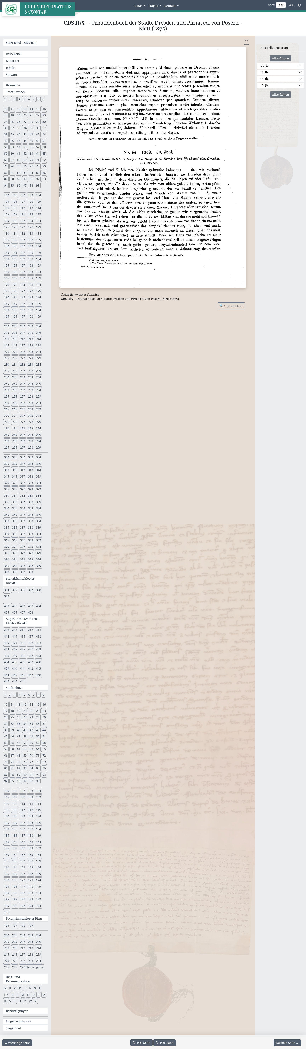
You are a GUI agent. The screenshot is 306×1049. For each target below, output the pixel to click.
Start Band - (21, 43)
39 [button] (12, 134)
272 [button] (22, 416)
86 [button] (44, 173)
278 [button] (30, 422)
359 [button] (38, 527)
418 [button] (38, 637)
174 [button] (38, 285)
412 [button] (30, 630)
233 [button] (30, 365)
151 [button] (14, 259)
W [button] (30, 1001)
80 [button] (5, 173)
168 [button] (30, 278)
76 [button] (25, 166)
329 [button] (38, 489)
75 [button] (18, 166)
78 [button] (37, 166)
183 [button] (30, 297)
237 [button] (22, 371)
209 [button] (38, 333)
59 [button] (5, 154)
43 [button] (37, 134)
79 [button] (44, 166)
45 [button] (5, 141)
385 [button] (6, 566)
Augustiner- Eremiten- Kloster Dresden (22, 621)
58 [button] (44, 147)
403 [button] (30, 606)
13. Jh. (264, 65)
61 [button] (18, 154)
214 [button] (38, 339)
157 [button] (22, 265)
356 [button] (14, 527)
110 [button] (6, 208)
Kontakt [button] (170, 6)
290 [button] (6, 441)
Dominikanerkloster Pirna (24, 918)
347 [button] (22, 515)
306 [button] (14, 464)
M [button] (22, 995)
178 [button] (30, 291)
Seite (143, 1043)
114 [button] (38, 208)
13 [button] (25, 109)
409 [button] (6, 630)
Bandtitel (12, 61)
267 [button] (22, 409)
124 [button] (38, 221)
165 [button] (6, 278)
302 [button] (22, 457)
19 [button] (18, 115)
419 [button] (6, 643)
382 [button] (22, 559)
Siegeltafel (13, 1028)
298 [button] (30, 447)
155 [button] (6, 265)
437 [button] (30, 662)
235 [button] (6, 371)
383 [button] (30, 559)
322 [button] (22, 483)
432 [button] (30, 656)
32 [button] (12, 128)
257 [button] (22, 396)
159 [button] (38, 265)
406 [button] (14, 612)
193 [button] (30, 310)
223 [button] (30, 352)
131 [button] (14, 233)
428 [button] (38, 649)
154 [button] (38, 259)
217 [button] (22, 345)
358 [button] (30, 527)
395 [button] (14, 590)
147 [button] (22, 253)
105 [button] (6, 202)
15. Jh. (264, 79)
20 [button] (25, 115)
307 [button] (22, 464)
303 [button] (30, 457)
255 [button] (6, 396)
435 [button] (14, 662)
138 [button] (30, 240)
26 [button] (18, 122)
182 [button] (22, 297)
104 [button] (38, 195)
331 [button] (14, 496)
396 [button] (22, 590)
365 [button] (6, 540)
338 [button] (30, 502)
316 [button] (14, 476)
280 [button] (6, 428)
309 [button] (38, 464)
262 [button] (22, 403)
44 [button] (44, 134)
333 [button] (30, 496)
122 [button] (22, 221)
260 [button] (6, 403)
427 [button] (30, 649)
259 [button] (38, 396)
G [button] (35, 988)
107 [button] (22, 202)
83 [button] (25, 173)
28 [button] (31, 122)
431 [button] (22, 656)
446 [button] (22, 675)
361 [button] (14, 534)
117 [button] (22, 214)
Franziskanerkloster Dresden (20, 581)
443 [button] (38, 668)
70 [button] (31, 160)
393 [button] (30, 572)
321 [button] (14, 483)
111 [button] (14, 208)
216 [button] (14, 345)
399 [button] (6, 596)
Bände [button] (138, 6)
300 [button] (6, 457)
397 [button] (30, 590)
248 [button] (30, 384)
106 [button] (14, 202)
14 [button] (31, 109)
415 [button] (14, 637)
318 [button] (30, 476)
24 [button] (5, 122)
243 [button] (30, 377)
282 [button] (22, 428)
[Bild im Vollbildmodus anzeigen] (246, 42)
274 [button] (38, 416)
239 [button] (38, 371)
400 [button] (6, 606)
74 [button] (12, 166)
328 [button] (30, 489)
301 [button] (14, 457)
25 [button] (12, 122)
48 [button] (25, 141)
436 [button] (22, 662)
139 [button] (38, 240)
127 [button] (22, 227)
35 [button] (31, 128)
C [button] (15, 988)
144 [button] (38, 246)
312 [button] (22, 470)
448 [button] (38, 675)
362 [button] (22, 534)
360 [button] (6, 534)
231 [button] (14, 365)
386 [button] (14, 566)
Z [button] (35, 1001)
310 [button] (6, 470)
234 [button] (38, 365)
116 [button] (14, 214)
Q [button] (44, 995)
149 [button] (38, 253)
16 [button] (44, 109)
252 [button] (22, 390)
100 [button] (6, 195)
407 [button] (22, 612)
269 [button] (38, 409)
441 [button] (22, 668)
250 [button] (6, 390)
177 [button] (22, 291)
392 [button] (22, 572)
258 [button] (30, 396)
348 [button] (30, 515)
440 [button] (14, 668)
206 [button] (14, 333)
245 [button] (6, 384)
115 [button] (6, 214)
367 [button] (22, 540)
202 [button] (22, 326)
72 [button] (44, 160)
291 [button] (14, 441)
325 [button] (6, 489)
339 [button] (38, 502)
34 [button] (25, 128)
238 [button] (30, 371)
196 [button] (14, 316)
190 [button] (6, 310)
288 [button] (30, 435)
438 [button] (38, 662)
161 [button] (14, 272)
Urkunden (13, 85)
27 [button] (25, 122)
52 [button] (5, 147)
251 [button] (14, 390)
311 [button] (14, 470)
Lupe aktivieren (231, 306)
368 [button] (30, 540)
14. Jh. (264, 72)
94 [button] (5, 185)
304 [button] (38, 457)
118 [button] (30, 214)
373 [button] (30, 547)
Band (167, 1043)
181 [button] (14, 297)
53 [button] (12, 147)
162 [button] (22, 272)
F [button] (30, 988)
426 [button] (22, 649)
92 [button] (37, 179)
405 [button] (6, 612)
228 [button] (30, 358)
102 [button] (22, 195)
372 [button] (22, 547)
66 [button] (5, 160)
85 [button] (37, 173)
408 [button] (30, 612)
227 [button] (22, 358)
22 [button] (37, 115)
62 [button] (25, 154)
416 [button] (22, 637)
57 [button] (37, 147)
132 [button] (22, 233)
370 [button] (6, 547)
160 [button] (6, 272)
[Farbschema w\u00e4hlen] (299, 5)
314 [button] (38, 470)
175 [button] (6, 291)
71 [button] (37, 160)
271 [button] (14, 416)
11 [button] (12, 109)
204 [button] (38, 326)
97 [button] (25, 185)
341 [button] (14, 508)
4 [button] (19, 99)
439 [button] (6, 668)
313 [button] (30, 470)
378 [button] (30, 553)
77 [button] (31, 166)
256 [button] (14, 396)
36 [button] (37, 128)
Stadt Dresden (16, 92)
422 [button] (30, 643)
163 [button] (30, 272)
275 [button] (6, 422)
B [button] (10, 988)
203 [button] (30, 326)
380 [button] (6, 559)
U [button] (20, 1001)
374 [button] (38, 547)
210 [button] (6, 339)
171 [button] (14, 285)
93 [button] (44, 179)
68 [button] (18, 160)
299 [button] (38, 447)
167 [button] (22, 278)
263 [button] (30, 403)
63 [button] (31, 154)
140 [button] (6, 246)
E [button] (25, 988)
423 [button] (38, 643)
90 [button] (25, 179)
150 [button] (6, 259)
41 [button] (25, 134)
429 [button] (6, 656)
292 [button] (22, 441)
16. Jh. (264, 85)
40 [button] (18, 134)
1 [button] (5, 99)
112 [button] (22, 208)
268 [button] (30, 409)
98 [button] (31, 185)
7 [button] (34, 99)
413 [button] (38, 630)
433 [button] (38, 656)
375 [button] (6, 553)
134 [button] (38, 233)
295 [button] (6, 447)
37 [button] (44, 128)
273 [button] (30, 416)
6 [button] (29, 99)
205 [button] (6, 333)
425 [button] (14, 649)
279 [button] (38, 422)
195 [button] (6, 316)
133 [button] (30, 233)
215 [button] (6, 345)
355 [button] (6, 527)
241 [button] (14, 377)
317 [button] (22, 476)
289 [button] (38, 435)
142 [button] (22, 246)
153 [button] (30, 259)
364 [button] (38, 534)
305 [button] (6, 464)
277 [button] (22, 422)
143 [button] (30, 246)
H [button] (40, 988)
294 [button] (38, 441)
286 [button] (14, 435)
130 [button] (6, 233)
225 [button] (6, 358)
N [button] (28, 995)
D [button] (20, 988)
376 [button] (14, 553)
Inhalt (10, 68)
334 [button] (38, 496)
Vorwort (11, 74)
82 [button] (18, 173)
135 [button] (6, 240)
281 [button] (14, 428)
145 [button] (6, 253)
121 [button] (14, 221)
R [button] (5, 1001)
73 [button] (5, 166)
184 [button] (38, 297)
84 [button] (31, 173)
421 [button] (22, 643)
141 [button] (14, 246)
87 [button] (5, 179)
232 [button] (22, 365)
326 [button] (14, 489)
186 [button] (14, 304)
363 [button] (30, 534)
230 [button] (6, 365)
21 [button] (31, 115)
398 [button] (38, 590)
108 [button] (30, 202)
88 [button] (12, 179)
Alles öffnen (280, 58)
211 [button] (14, 339)
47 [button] (18, 141)
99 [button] (37, 185)
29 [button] (37, 122)
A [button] (5, 988)
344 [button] (38, 508)
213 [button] (30, 339)
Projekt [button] (153, 6)
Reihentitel (14, 54)
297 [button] (22, 447)
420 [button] (14, 643)
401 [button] (14, 606)
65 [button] (44, 154)
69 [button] (25, 160)
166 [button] (14, 278)
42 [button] (31, 134)
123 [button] (30, 221)
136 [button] (14, 240)
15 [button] (37, 109)
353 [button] (30, 521)
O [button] (33, 995)
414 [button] (6, 637)
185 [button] (6, 304)
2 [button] (10, 99)
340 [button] (6, 508)
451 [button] (22, 681)
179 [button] (38, 291)
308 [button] (30, 464)
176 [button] (14, 291)
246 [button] (14, 384)
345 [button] (6, 515)
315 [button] (6, 476)
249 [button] (38, 384)
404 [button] (38, 606)
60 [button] (12, 154)
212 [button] (22, 339)
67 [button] (12, 160)
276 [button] (14, 422)
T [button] (15, 1001)
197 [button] (22, 316)
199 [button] (38, 316)
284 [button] (38, 428)
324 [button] (38, 483)
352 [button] (22, 521)
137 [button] (22, 240)
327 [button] (22, 489)
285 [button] (6, 435)
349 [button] (38, 515)
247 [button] (22, 384)
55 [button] (25, 147)
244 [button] (38, 377)
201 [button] (14, 326)
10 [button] (5, 109)
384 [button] (38, 559)
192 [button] (22, 310)
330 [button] (6, 496)
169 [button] (38, 278)
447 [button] (30, 675)
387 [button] (22, 566)
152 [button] (22, 259)
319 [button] (38, 476)
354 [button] (38, 521)
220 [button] (6, 352)
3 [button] (14, 99)
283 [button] (30, 428)
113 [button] (30, 208)
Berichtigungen (17, 1011)
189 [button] (38, 304)
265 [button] (6, 409)
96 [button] (18, 185)
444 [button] (6, 675)
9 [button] (43, 99)
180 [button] (6, 297)
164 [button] (38, 272)
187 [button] (22, 304)
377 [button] (22, 553)
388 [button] (30, 566)
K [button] (13, 995)
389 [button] (38, 566)
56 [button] (31, 147)
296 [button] (14, 447)
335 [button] (6, 502)
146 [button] (14, 253)
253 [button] (30, 390)
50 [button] (37, 141)
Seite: (271, 5)
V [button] (25, 1001)
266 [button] (14, 409)
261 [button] (14, 403)
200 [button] (6, 326)
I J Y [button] (6, 995)
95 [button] (12, 185)
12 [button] (18, 109)
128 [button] (30, 227)
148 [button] (30, 253)
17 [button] (5, 115)
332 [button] (22, 496)
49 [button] (31, 141)
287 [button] (22, 435)
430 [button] (14, 656)
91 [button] (31, 179)
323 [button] (30, 483)
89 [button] (18, 179)
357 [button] (22, 527)
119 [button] (38, 214)
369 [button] (38, 540)
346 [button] (14, 515)
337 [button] (22, 502)
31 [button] (5, 128)
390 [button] (6, 572)
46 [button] (12, 141)
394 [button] (6, 590)
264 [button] (38, 403)
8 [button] (38, 99)
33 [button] (18, 128)
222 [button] (22, 352)
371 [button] (14, 547)
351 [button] (14, 521)
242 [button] (22, 377)
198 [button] (30, 316)
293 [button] (30, 441)
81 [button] (12, 173)
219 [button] (38, 345)
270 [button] (6, 416)
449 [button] (6, 681)
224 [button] (38, 352)
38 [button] (5, 134)
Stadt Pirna (14, 687)
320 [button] (6, 483)
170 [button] (6, 285)
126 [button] (14, 227)
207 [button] (22, 333)
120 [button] (6, 221)
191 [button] (14, 310)
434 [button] (6, 662)
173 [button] (30, 285)
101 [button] (14, 195)
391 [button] (14, 572)
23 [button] (44, 115)
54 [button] (18, 147)
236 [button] (14, 371)
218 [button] (30, 345)
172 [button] (22, 285)
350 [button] (6, 521)
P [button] (38, 995)
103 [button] (30, 195)
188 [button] (30, 304)
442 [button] (30, 668)
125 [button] (6, 227)
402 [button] (22, 606)
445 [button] (14, 675)
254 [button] (38, 390)
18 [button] (12, 115)
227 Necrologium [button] (31, 967)
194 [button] (38, 310)
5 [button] (24, 99)
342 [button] (22, 508)
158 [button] (30, 265)
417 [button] (30, 637)
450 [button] (14, 681)
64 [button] (37, 154)
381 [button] (14, 559)
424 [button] (6, 649)
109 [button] (38, 202)
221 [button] (14, 352)
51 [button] (44, 141)
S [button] (10, 1001)
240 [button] (6, 377)
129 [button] (38, 227)
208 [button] (30, 333)
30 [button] (44, 122)
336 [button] (14, 502)
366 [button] (14, 540)
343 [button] (30, 508)
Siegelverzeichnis (18, 1021)
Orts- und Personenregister (18, 979)
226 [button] (14, 358)
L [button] (17, 995)
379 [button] (38, 553)
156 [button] (14, 265)
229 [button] (38, 358)
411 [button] (22, 630)
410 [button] (14, 630)
